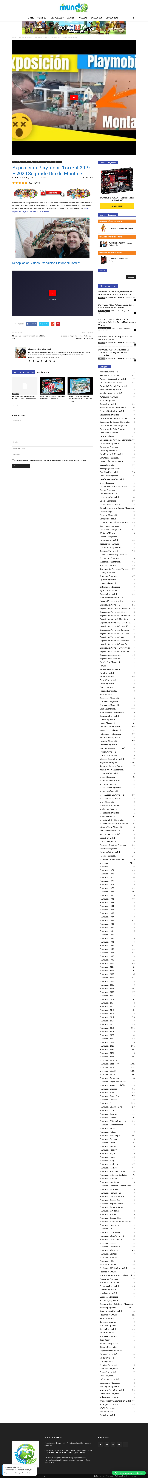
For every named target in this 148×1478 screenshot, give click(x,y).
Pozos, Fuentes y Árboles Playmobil (116, 1275)
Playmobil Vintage (108, 1254)
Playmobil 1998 (107, 956)
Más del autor (42, 372)
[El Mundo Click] (74, 7)
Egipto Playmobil (108, 579)
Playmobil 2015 (107, 1017)
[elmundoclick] (100, 1444)
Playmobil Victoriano (110, 1246)
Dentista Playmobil (109, 536)
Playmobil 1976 (107, 877)
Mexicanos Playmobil (110, 798)
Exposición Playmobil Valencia (114, 651)
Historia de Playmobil (110, 737)
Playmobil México (108, 1168)
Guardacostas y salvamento (112, 712)
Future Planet (106, 694)
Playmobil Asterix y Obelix (112, 1085)
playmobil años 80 (108, 1071)
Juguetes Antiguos (108, 762)
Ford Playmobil (107, 683)
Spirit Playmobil (107, 1332)
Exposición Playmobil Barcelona (115, 615)
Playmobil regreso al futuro (112, 1196)
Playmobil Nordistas (109, 1182)
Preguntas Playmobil (109, 1279)
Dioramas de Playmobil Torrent (46, 162)
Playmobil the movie (109, 1225)
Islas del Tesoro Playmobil (112, 759)
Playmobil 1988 (107, 920)
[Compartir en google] (52, 324)
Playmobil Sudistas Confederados (115, 1221)
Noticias (82, 18)
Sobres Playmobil (108, 1329)
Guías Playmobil (107, 719)
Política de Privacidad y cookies (125, 1476)
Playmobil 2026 (107, 1056)
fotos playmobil (107, 687)
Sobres (70, 18)
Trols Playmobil (107, 1375)
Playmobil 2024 (107, 1049)
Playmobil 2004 (107, 977)
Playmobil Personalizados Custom (115, 1185)
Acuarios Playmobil (109, 371)
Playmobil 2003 (107, 974)
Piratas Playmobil (46, 393)
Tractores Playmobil (109, 1368)
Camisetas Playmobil (109, 447)
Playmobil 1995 (107, 945)
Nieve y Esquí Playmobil (111, 827)
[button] (133, 18)
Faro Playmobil (107, 673)
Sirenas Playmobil (108, 1325)
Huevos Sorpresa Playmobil (112, 748)
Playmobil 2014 (107, 1013)
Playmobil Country (108, 1114)
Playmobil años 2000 (109, 1064)
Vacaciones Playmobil (110, 1383)
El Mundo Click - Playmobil (24, 178)
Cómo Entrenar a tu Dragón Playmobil (117, 508)
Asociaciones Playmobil (111, 393)
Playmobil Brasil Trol (109, 1096)
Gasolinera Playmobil (110, 698)
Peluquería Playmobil (110, 852)
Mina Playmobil (107, 802)
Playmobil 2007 (107, 988)
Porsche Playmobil (108, 1271)
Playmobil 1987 (107, 917)
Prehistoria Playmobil (110, 1282)
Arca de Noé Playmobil (110, 389)
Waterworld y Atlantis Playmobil (115, 1401)
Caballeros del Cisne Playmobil (114, 418)
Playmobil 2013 (107, 1010)
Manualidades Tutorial (110, 780)
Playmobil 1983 (107, 902)
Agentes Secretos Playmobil (113, 379)
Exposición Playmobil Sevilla (113, 644)
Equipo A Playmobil (109, 590)
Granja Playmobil (108, 709)
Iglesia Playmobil (108, 752)
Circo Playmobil (107, 483)
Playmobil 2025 (107, 1053)
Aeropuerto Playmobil (110, 375)
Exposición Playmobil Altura (113, 612)
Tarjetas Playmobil (108, 1354)
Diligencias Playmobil (110, 558)
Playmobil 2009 (107, 995)
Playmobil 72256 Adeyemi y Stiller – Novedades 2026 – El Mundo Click (116, 293)
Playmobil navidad (108, 1178)
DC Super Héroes (107, 533)
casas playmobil (107, 465)
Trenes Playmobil (108, 1372)
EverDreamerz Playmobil (111, 597)
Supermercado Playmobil (111, 1350)
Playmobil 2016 (107, 1020)
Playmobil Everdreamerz (111, 1124)
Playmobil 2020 (107, 1035)
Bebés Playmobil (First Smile (113, 407)
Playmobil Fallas (107, 1128)
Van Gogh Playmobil (109, 1386)
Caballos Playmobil (73, 393)
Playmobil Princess (109, 1189)
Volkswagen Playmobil (110, 1397)
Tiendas (41, 18)
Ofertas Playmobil (108, 841)
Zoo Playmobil (106, 1411)
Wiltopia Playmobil (109, 1404)
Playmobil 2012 (107, 1006)
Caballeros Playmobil (109, 432)
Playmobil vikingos (109, 1250)
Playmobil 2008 (107, 992)
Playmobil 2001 (107, 967)
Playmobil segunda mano (111, 1203)
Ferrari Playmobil (108, 680)
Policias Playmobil (108, 1264)
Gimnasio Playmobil (109, 701)
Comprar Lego (106, 511)
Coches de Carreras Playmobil (113, 486)
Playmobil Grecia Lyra (110, 1135)
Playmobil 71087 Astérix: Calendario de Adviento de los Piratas (116, 306)
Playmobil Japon (107, 1153)
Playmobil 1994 (107, 942)
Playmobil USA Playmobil (112, 1236)
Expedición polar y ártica (111, 601)
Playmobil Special (108, 1214)
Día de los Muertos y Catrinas (113, 554)
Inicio (14, 37)
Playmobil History (108, 1150)
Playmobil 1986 (107, 913)
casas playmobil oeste (110, 468)
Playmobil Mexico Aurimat (112, 1171)
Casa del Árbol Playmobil (111, 461)
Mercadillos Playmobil (110, 787)
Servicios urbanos (108, 1322)
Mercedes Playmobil (109, 791)
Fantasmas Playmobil (110, 669)
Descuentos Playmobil (110, 544)
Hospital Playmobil (109, 741)
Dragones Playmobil (109, 576)
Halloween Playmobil (110, 726)
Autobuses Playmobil (109, 397)
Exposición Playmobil (18, 162)
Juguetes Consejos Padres (111, 766)
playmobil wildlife (108, 1257)
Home (31, 18)
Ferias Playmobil (107, 676)
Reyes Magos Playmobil (111, 1311)
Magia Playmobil (108, 777)
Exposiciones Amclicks (110, 658)
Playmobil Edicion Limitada (113, 1121)
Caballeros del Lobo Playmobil (113, 429)
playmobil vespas (108, 1243)
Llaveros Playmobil (109, 773)
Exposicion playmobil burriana (114, 619)
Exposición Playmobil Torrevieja (115, 648)
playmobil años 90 (108, 1074)
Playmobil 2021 (107, 1038)
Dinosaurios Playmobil (110, 562)
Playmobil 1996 (107, 949)
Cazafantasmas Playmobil (112, 479)
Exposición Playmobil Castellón (114, 626)
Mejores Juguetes (108, 784)
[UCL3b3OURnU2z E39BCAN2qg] (125, 1444)
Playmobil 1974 (107, 870)
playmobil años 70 (108, 1067)
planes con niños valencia (112, 859)
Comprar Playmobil (109, 515)
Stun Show (105, 1340)
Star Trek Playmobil (109, 1336)
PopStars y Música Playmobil (113, 1268)
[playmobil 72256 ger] (24, 386)
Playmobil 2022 (107, 1042)
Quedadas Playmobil (109, 1297)
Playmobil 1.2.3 (107, 866)
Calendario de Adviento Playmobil (116, 440)
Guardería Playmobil (109, 716)
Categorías (112, 18)
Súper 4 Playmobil (108, 1347)
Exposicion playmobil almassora (115, 608)
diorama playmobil (31, 162)
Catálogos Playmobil (109, 475)
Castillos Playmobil (109, 472)
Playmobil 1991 (107, 931)
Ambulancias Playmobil (111, 382)
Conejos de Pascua (108, 518)
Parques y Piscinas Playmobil (113, 845)
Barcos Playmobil (108, 404)
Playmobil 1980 (107, 891)
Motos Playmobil (107, 816)
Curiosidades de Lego (109, 526)
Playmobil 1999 (107, 960)
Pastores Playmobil (109, 848)
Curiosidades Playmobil (111, 529)
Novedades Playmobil (110, 830)
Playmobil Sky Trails (109, 1211)
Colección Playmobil (109, 497)
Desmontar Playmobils (110, 547)
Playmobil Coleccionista (111, 1107)
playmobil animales (109, 1060)
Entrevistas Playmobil (110, 587)
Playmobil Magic (108, 1160)
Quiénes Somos (99, 1476)
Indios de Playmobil (109, 755)
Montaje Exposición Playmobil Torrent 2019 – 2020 (29, 337)
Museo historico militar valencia (115, 823)
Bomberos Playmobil (109, 415)
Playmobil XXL (107, 1261)
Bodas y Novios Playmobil (112, 411)
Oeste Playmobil (107, 838)
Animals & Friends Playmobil (113, 386)
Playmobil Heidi (107, 1142)
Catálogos (96, 18)
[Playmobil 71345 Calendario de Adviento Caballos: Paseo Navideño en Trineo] (80, 386)
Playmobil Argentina (109, 1078)
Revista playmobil (108, 1307)
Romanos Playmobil (109, 1315)
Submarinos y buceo (109, 1343)
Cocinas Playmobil (108, 493)
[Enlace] (13, 405)
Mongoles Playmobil (109, 813)
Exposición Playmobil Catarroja (114, 633)
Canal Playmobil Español (111, 454)
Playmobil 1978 (107, 884)
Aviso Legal (109, 1476)
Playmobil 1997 (107, 952)
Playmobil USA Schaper (111, 1239)
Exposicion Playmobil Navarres (114, 640)
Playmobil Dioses (108, 1117)
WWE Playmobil (107, 1408)
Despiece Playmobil (109, 551)
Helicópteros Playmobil (111, 734)
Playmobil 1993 (107, 938)
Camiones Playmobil (109, 443)
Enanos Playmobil (108, 583)
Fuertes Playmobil (108, 691)
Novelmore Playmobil (110, 834)
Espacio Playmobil (108, 594)
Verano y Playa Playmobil (112, 1390)
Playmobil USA (107, 1228)
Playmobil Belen (107, 1092)
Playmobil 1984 (107, 906)
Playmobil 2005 (107, 981)
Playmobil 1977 (107, 881)
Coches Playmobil (108, 490)
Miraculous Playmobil (110, 805)
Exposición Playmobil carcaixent (115, 622)
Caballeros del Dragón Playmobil (115, 422)
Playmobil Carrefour (109, 1099)
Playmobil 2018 (107, 1028)
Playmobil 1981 (107, 895)
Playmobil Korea (107, 1157)
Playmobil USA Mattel (110, 1232)
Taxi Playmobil (107, 1358)
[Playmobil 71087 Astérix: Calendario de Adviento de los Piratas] (52, 386)
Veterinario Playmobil (110, 1393)
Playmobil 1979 (107, 888)
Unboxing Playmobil (109, 1379)
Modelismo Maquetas (109, 809)
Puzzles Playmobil (108, 1293)
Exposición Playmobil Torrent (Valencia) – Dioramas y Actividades (77, 337)
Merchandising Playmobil (112, 795)
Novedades (57, 18)
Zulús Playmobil (107, 1415)
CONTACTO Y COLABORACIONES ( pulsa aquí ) (66, 1453)
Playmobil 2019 (107, 1031)
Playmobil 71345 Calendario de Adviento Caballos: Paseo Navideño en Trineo (80, 399)
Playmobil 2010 (107, 999)
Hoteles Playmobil (108, 744)
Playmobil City (107, 1103)
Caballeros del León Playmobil (114, 425)
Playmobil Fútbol (108, 1132)
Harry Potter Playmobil (110, 730)
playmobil (58, 162)
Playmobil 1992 (107, 934)
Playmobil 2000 (107, 963)
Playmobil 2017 (107, 1024)
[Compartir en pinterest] (58, 324)
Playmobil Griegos (108, 1139)
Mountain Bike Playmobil (112, 820)
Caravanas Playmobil (109, 458)
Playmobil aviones (108, 1089)
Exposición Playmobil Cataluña (114, 630)
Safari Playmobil (107, 1318)
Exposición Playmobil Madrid (113, 637)
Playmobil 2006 (107, 985)
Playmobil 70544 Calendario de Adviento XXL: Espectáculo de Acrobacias (113, 352)
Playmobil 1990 (107, 927)
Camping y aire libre (109, 450)
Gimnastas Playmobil (110, 705)
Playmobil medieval (109, 1164)
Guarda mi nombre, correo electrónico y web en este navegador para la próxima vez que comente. (50, 460)
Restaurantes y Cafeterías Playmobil (116, 1304)
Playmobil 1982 (107, 899)
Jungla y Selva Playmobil (112, 769)
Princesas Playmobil (109, 1286)
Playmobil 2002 (107, 970)
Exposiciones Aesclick (110, 655)
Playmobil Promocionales (111, 1193)
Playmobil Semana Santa (111, 1207)
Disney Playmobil (108, 572)
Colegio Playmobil (108, 501)
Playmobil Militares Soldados (113, 1175)
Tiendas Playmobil (108, 1365)
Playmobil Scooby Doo (110, 1200)
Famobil (103, 666)
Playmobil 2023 (107, 1046)
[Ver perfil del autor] (30, 361)
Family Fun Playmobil (110, 662)
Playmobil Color (107, 1110)
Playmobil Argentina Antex (113, 1081)
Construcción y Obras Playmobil (114, 522)
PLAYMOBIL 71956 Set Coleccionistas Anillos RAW (117, 199)
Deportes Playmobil (109, 540)
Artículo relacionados (24, 372)
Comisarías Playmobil (110, 504)
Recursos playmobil (109, 1300)
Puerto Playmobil (108, 1289)
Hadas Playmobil (107, 723)
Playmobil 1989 (107, 924)
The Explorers (106, 1361)
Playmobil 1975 (107, 873)
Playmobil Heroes (108, 1146)
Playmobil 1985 (107, 909)
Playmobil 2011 (106, 1003)
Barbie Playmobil (108, 400)
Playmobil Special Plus (110, 1218)
